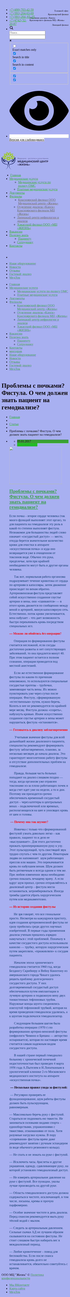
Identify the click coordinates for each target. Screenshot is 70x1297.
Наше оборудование (22, 263)
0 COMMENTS (27, 444)
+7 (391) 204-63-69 (21, 13)
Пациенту (24, 238)
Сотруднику (25, 242)
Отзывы (14, 270)
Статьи (14, 424)
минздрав (38, 253)
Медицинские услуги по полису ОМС (34, 183)
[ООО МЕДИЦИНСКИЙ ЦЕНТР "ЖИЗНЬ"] (25, 168)
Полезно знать (18, 235)
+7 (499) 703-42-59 (21, 9)
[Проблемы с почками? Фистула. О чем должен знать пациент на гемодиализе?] (35, 482)
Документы (17, 192)
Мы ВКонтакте (19, 1285)
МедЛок (14, 277)
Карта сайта (17, 1288)
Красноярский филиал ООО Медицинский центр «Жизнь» (38, 201)
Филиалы (15, 196)
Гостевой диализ (20, 274)
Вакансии (15, 231)
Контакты (15, 245)
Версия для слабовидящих (26, 139)
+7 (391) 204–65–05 (22, 16)
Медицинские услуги (23, 178)
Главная (15, 175)
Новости (15, 267)
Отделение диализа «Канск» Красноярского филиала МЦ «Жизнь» (36, 210)
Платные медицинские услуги (37, 189)
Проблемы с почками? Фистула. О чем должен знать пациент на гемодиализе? (34, 499)
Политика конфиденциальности (23, 1276)
